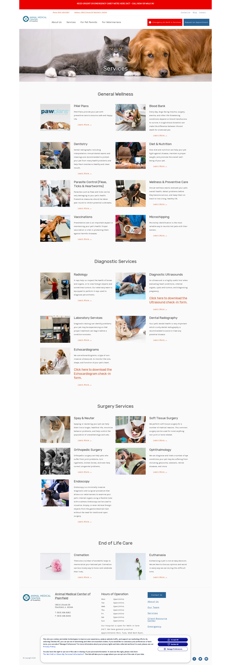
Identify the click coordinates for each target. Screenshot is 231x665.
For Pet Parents (88, 22)
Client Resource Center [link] (157, 620)
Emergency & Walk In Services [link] (166, 22)
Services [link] (153, 613)
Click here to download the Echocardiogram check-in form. (93, 374)
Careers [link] (202, 12)
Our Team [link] (154, 607)
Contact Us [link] (185, 12)
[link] (35, 19)
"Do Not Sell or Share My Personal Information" (63, 654)
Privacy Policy (49, 647)
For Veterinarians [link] (111, 22)
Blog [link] (195, 12)
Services (71, 22)
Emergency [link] (154, 627)
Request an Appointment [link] (196, 22)
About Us (57, 22)
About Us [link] (153, 602)
